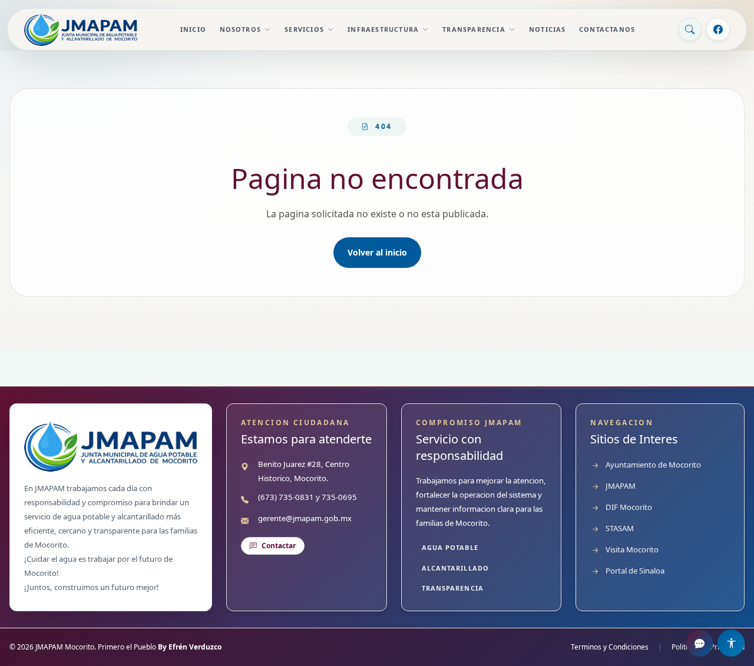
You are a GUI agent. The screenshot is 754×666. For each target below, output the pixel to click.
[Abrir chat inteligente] (699, 643)
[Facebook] (718, 29)
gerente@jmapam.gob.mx (305, 518)
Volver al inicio (377, 252)
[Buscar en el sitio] (690, 29)
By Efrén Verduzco (189, 647)
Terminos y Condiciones (610, 647)
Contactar (279, 546)
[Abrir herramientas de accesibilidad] (731, 643)
